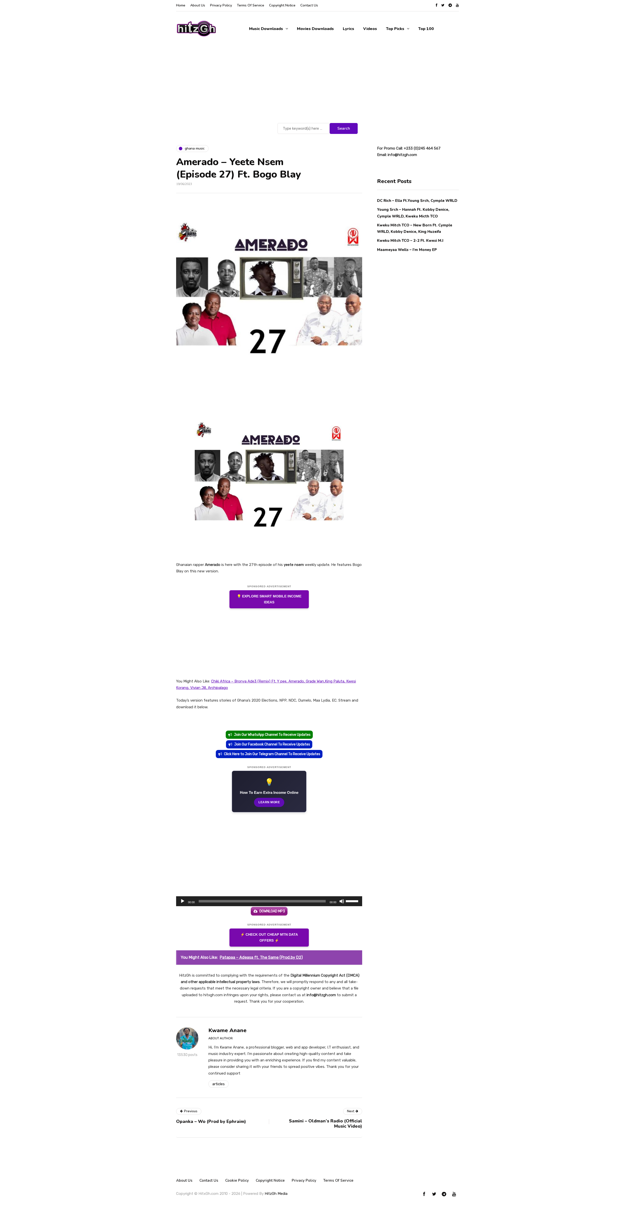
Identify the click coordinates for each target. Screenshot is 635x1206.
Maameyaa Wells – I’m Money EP (407, 249)
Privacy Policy (221, 5)
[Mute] (341, 901)
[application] (269, 901)
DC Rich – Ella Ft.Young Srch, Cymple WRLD (417, 200)
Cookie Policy (237, 1180)
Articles (218, 1084)
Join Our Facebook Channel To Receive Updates (272, 744)
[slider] (353, 900)
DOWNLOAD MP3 (272, 911)
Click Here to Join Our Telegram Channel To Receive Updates (272, 754)
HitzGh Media (276, 1193)
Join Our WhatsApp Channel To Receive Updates (272, 735)
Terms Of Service (250, 5)
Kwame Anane (227, 1030)
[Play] (182, 901)
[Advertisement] (317, 84)
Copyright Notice (282, 5)
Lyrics (348, 28)
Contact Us (309, 5)
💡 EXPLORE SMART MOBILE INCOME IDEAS (269, 599)
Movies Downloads (315, 28)
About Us (197, 5)
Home (180, 5)
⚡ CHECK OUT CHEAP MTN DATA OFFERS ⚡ (269, 937)
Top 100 (426, 28)
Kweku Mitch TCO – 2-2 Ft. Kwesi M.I (410, 240)
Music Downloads (266, 28)
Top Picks (395, 28)
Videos (370, 28)
